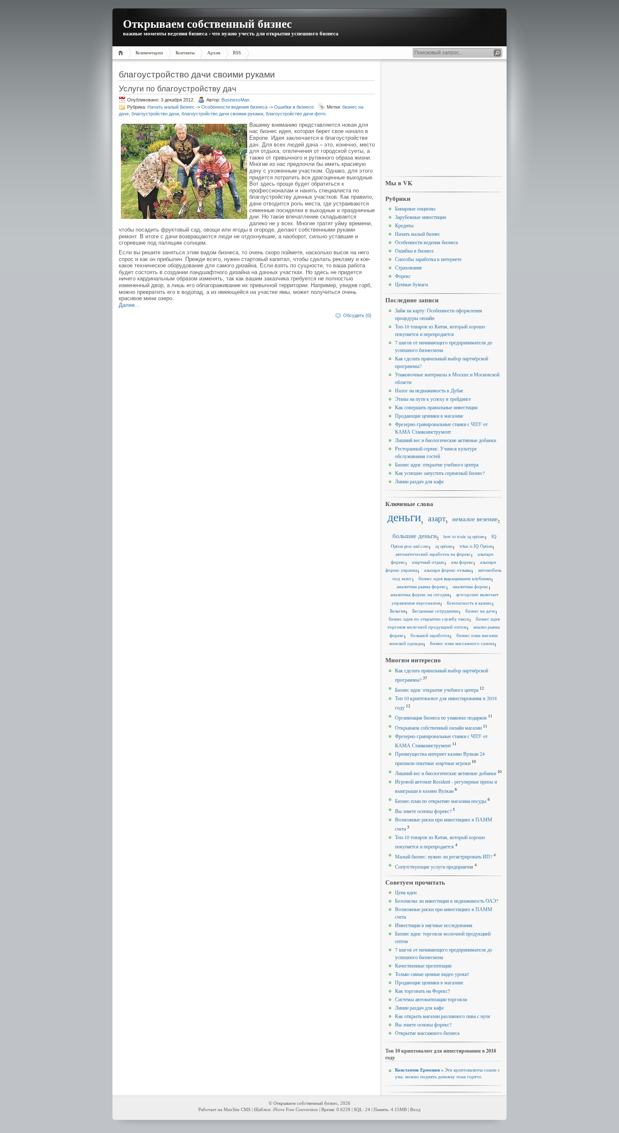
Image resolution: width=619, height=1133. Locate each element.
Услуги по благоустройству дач (177, 88)
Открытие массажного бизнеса (427, 1032)
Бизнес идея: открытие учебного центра (436, 464)
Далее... (129, 305)
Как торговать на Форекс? (422, 990)
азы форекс (462, 562)
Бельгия (398, 611)
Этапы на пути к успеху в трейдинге (433, 398)
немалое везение (475, 519)
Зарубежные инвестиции (420, 216)
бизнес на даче (480, 611)
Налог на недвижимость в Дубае (429, 390)
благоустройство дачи (155, 113)
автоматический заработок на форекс (433, 554)
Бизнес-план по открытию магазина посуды (440, 800)
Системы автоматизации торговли (431, 999)
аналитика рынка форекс (421, 586)
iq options (444, 546)
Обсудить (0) (357, 315)
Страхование (408, 267)
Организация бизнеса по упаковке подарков (441, 717)
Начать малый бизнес (171, 106)
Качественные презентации (423, 965)
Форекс (403, 275)
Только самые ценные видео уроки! (432, 973)
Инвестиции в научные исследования (433, 925)
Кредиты (404, 225)
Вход (415, 1109)
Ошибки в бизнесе (294, 106)
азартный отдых (428, 562)
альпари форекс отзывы (447, 570)
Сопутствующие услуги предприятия (434, 866)
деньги (404, 517)
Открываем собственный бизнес (207, 23)
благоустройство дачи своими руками (222, 113)
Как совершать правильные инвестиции (436, 407)
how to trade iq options (464, 536)
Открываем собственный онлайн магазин (438, 727)
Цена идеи (405, 892)
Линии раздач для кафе (419, 481)
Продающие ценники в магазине (429, 415)
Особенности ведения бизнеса (234, 106)
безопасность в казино (469, 603)
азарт (437, 518)
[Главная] (121, 52)
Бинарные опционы (415, 208)
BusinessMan (235, 99)
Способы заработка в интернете (428, 259)
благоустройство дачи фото (296, 113)
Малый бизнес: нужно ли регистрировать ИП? (443, 856)
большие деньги (414, 535)
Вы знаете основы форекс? (423, 811)
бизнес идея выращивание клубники (455, 578)
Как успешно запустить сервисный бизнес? (440, 472)
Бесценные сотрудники (435, 611)
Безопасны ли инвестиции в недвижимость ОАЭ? (446, 900)
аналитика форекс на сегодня (419, 594)
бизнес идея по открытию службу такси (429, 619)
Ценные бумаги (411, 284)
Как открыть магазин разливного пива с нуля (442, 1016)
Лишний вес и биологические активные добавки (445, 440)
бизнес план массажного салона (462, 643)
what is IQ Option (475, 546)
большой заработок (430, 635)
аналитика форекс (470, 586)
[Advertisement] (443, 118)
